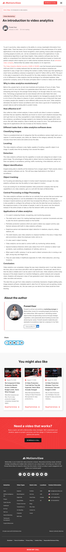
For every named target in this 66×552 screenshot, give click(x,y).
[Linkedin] (21, 342)
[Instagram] (6, 342)
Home (4, 10)
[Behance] (45, 474)
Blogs (8, 10)
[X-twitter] (17, 342)
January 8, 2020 (13, 29)
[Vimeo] (41, 474)
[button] (61, 2)
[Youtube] (14, 342)
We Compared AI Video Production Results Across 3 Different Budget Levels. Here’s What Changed (12, 387)
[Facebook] (10, 342)
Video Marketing (9, 16)
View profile (29, 326)
